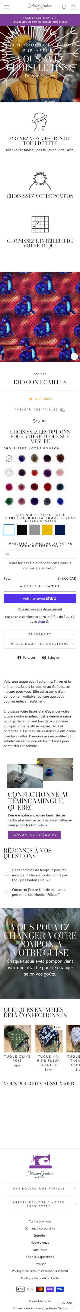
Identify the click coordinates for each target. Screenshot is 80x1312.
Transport (40, 634)
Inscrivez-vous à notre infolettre (39, 1204)
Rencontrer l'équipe (34, 835)
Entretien (40, 1235)
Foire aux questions (40, 1257)
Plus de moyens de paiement (40, 609)
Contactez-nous (40, 1221)
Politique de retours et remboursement (40, 1271)
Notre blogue (40, 1242)
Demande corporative (40, 1228)
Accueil (39, 374)
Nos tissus (40, 1250)
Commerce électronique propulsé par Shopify (40, 1308)
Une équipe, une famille (39, 1188)
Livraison (40, 1264)
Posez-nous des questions (40, 644)
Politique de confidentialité (40, 1278)
